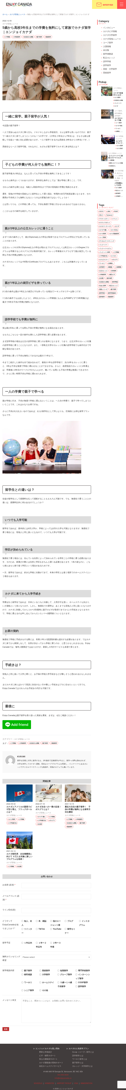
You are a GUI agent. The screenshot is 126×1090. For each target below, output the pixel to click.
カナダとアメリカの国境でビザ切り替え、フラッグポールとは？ (19, 809)
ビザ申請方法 (12, 823)
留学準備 (115, 282)
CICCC (101, 211)
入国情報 (107, 46)
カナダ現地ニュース (17, 14)
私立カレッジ (109, 57)
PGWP (116, 211)
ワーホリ (118, 128)
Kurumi (21, 756)
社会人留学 (102, 285)
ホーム (5, 14)
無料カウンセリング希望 (11, 958)
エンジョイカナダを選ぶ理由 (47, 1048)
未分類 (106, 50)
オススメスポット (104, 222)
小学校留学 (16, 37)
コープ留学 (108, 42)
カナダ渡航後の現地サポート (51, 1062)
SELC (101, 215)
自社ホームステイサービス (50, 1066)
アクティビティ (104, 219)
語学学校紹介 (112, 293)
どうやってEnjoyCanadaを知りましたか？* (10, 924)
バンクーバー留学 (104, 252)
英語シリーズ (103, 289)
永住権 (40, 824)
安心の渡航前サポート (48, 1059)
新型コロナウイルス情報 (116, 163)
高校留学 (48, 37)
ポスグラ (52, 820)
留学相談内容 (8, 970)
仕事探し (118, 131)
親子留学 (39, 37)
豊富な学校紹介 (45, 1052)
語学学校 (107, 61)
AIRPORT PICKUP (64, 1083)
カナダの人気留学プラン (79, 1048)
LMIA (108, 211)
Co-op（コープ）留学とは (83, 1052)
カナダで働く (42, 817)
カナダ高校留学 (114, 233)
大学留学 (118, 196)
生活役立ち (112, 166)
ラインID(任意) (9, 909)
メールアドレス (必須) (10, 897)
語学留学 (107, 65)
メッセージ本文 (9, 1000)
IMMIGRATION (86, 1083)
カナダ (116, 106)
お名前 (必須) (8, 884)
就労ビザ (112, 274)
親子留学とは (77, 1062)
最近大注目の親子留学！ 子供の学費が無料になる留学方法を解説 (77, 809)
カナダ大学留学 (110, 35)
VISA (76, 1083)
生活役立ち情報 (28, 37)
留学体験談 (108, 53)
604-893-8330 (63, 1074)
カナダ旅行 (120, 148)
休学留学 (102, 267)
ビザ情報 (7, 37)
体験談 (110, 267)
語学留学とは (77, 1055)
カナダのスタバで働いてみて (119, 120)
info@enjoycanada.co (63, 1078)
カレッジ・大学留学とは (82, 1066)
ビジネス (113, 256)
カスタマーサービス (105, 226)
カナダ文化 (114, 230)
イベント (115, 219)
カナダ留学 (11, 819)
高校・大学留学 (110, 68)
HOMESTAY (49, 1083)
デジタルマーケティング (106, 241)
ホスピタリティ (104, 259)
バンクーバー (118, 103)
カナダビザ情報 (110, 31)
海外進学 (109, 278)
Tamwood (109, 215)
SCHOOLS (38, 1083)
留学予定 (6, 942)
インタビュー (109, 27)
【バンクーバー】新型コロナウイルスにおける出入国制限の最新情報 (115, 159)
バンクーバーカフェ (105, 248)
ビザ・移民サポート (47, 1055)
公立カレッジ (103, 271)
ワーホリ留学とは (79, 1059)
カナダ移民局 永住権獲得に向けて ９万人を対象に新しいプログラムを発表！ (19, 856)
